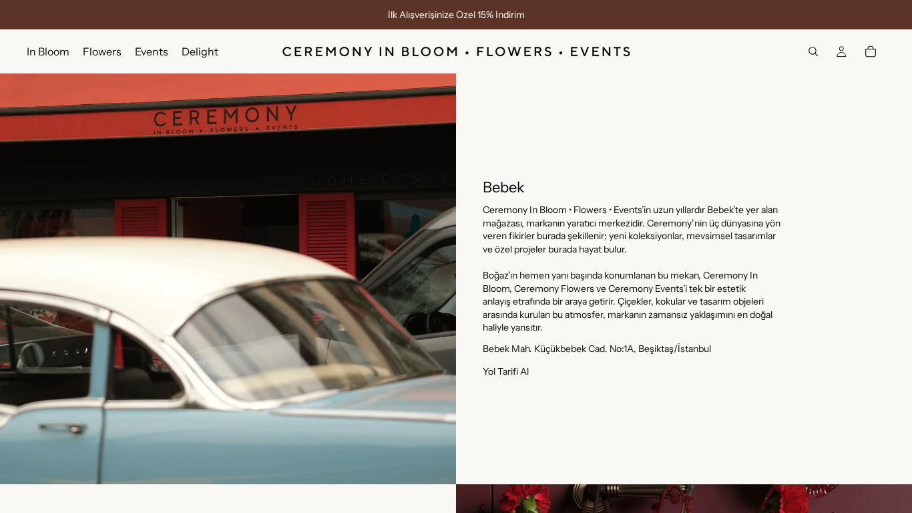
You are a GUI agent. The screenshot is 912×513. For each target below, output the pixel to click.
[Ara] (813, 51)
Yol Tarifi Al (506, 371)
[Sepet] (870, 51)
